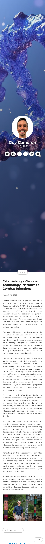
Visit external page (13, 530)
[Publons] (19, 153)
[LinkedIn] (13, 153)
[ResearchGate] (31, 153)
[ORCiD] (37, 153)
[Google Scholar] (25, 153)
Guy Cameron (22, 142)
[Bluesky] (7, 153)
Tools (38, 540)
